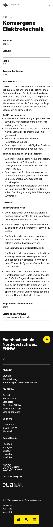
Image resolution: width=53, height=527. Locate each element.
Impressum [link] (7, 509)
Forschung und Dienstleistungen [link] (20, 382)
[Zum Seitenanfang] (46, 339)
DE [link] (49, 5)
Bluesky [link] (7, 450)
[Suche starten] (26, 519)
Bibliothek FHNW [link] (12, 405)
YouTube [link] (7, 457)
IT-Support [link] (8, 424)
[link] (11, 5)
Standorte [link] (8, 401)
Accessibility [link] (8, 512)
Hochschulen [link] (9, 398)
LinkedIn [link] (7, 454)
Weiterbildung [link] (10, 379)
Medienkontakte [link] (11, 411)
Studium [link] (7, 375)
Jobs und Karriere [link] (12, 408)
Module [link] (8, 17)
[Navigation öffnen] (35, 519)
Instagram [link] (8, 447)
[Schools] (18, 519)
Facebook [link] (8, 443)
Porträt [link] (6, 395)
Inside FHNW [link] (10, 427)
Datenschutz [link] (8, 505)
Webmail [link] (7, 431)
